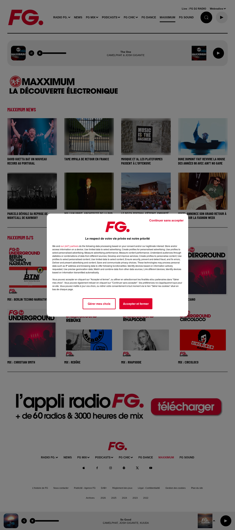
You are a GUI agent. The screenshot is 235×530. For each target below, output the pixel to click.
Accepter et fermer (136, 304)
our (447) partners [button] (70, 246)
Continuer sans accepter (166, 220)
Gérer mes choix (99, 304)
